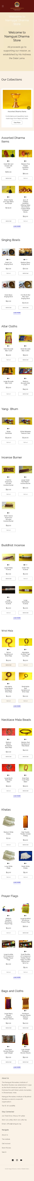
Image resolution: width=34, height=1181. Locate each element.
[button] (3, 6)
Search (4, 1152)
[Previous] (5, 108)
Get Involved (6, 1143)
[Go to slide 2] (8, 259)
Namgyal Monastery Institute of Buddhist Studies (18, 1168)
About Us (5, 1135)
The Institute (6, 1139)
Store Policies (6, 1148)
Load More (16, 226)
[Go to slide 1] (7, 161)
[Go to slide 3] (9, 259)
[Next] (29, 108)
